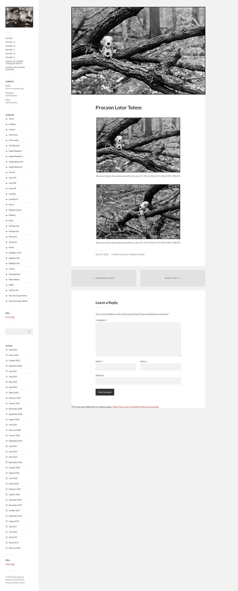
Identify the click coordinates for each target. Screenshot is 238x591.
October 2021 (14, 360)
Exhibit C (10, 50)
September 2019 (15, 441)
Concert (12, 129)
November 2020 (15, 409)
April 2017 (13, 537)
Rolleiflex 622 (14, 258)
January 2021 (14, 403)
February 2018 (15, 489)
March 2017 (14, 543)
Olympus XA (14, 231)
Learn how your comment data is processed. (136, 406)
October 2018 (14, 468)
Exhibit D (10, 53)
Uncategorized (14, 274)
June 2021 (13, 376)
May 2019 (13, 457)
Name (99, 361)
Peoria (11, 247)
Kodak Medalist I (15, 151)
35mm (11, 119)
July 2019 (13, 446)
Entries (10, 317)
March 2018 (14, 484)
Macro (11, 204)
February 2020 (15, 430)
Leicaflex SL (13, 199)
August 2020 (14, 419)
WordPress (19, 580)
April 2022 (13, 350)
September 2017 (15, 516)
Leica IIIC (12, 178)
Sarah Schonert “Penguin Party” (15, 62)
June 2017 (13, 532)
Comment (102, 320)
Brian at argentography (15, 88)
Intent (9, 38)
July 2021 (13, 371)
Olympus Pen (14, 226)
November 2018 (15, 462)
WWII (11, 285)
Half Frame (13, 135)
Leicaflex (12, 194)
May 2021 (13, 382)
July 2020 (13, 425)
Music (11, 220)
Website (100, 375)
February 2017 (15, 548)
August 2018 (14, 473)
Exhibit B (10, 46)
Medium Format (15, 210)
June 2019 (13, 451)
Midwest (12, 215)
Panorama (13, 237)
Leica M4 (12, 183)
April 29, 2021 (102, 254)
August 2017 (14, 521)
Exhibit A (10, 42)
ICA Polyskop (14, 146)
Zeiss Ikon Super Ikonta (18, 296)
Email (144, 361)
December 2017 (15, 500)
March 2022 (14, 355)
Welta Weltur (14, 279)
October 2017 (14, 510)
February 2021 (15, 398)
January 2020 (14, 435)
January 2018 (14, 494)
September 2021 (15, 366)
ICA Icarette (14, 140)
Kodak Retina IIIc (15, 167)
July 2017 (13, 526)
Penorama (13, 242)
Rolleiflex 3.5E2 (15, 253)
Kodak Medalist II (16, 156)
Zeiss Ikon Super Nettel (18, 301)
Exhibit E (10, 57)
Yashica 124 (13, 290)
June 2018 (13, 478)
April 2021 (13, 387)
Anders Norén (19, 582)
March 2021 (14, 393)
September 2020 (15, 414)
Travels (12, 269)
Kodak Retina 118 (16, 162)
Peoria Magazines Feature (15, 68)
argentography (11, 95)
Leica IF (12, 172)
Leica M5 (12, 188)
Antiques (12, 124)
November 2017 (15, 505)
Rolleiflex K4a (14, 263)
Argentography (18, 577)
